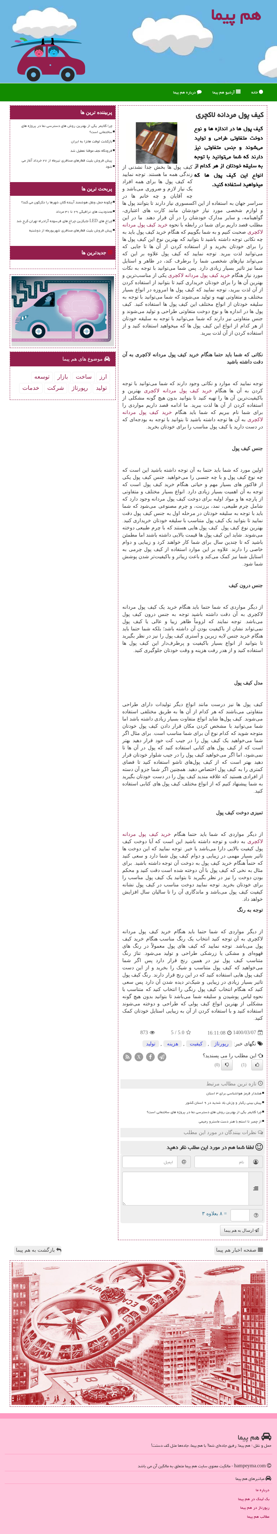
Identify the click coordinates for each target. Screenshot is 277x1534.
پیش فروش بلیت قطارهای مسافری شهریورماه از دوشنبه (70, 230)
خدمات (30, 388)
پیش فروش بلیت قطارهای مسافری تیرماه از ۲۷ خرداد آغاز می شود (67, 163)
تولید (150, 1043)
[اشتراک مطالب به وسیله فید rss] (127, 1056)
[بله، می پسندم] (257, 1064)
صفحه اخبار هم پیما (237, 1250)
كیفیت (196, 1043)
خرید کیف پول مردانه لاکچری (199, 275)
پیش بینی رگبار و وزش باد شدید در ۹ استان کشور (223, 1102)
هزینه (172, 1043)
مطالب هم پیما (258, 1516)
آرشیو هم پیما (224, 92)
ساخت (84, 377)
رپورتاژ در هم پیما (254, 1507)
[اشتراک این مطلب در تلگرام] (162, 1056)
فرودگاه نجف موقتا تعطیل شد (91, 150)
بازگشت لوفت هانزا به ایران (91, 141)
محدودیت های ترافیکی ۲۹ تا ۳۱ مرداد (84, 211)
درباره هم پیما (185, 92)
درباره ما (262, 1490)
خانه (255, 92)
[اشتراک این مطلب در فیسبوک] (150, 1056)
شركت (55, 388)
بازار (62, 377)
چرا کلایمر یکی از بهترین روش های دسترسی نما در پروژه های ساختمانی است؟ (204, 1112)
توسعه (41, 377)
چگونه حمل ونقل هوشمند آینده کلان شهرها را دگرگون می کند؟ (66, 202)
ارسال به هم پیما (239, 1230)
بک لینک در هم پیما (253, 1499)
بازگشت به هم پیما (36, 1250)
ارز (103, 377)
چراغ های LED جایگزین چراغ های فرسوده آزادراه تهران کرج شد (64, 221)
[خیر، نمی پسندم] (227, 1064)
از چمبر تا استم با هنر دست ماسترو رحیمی (230, 1121)
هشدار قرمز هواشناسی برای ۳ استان (233, 1093)
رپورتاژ (221, 1043)
